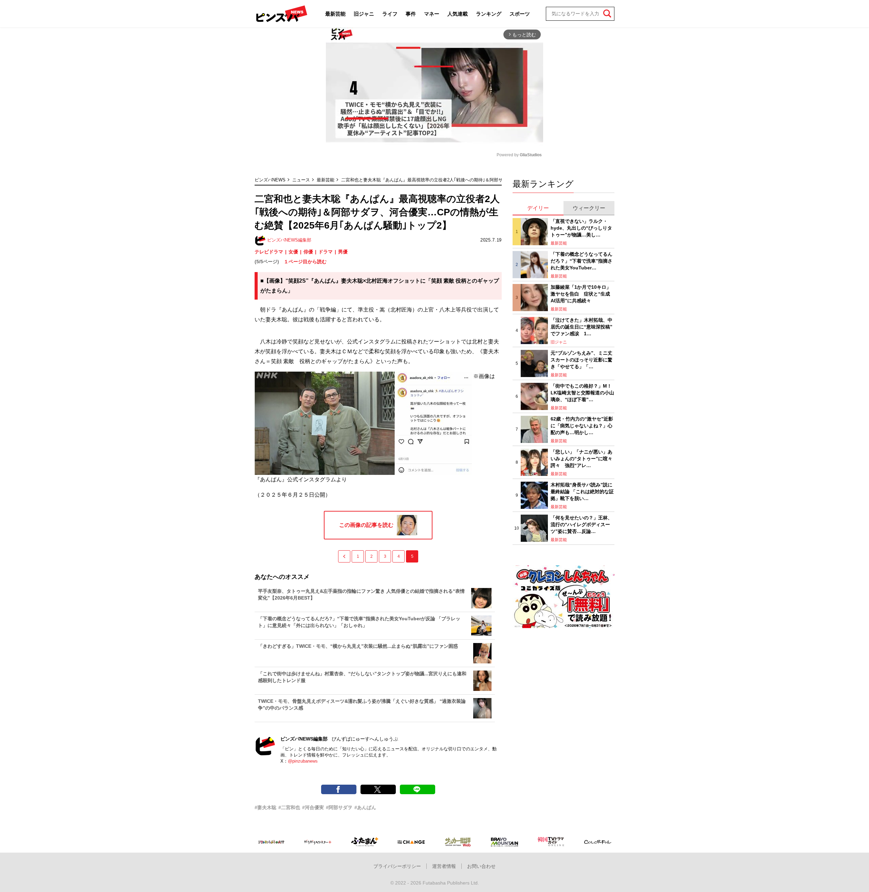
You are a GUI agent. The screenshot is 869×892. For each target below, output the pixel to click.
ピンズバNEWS (270, 180)
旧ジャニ (364, 14)
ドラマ (325, 251)
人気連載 (457, 14)
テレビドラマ (269, 251)
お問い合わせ (481, 866)
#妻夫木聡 (265, 807)
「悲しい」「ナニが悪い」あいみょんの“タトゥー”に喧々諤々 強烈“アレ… (581, 458)
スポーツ (520, 14)
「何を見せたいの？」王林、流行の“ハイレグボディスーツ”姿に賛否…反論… (581, 524)
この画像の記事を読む (366, 525)
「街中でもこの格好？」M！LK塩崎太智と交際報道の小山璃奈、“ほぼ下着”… (582, 392)
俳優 (308, 251)
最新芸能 (335, 14)
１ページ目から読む (305, 261)
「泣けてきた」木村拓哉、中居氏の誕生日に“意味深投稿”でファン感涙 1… (581, 326)
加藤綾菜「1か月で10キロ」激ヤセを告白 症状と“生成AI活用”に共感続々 (581, 293)
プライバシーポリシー (397, 866)
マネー (431, 14)
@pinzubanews (303, 761)
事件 (411, 14)
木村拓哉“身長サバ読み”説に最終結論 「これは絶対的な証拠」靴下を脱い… (582, 491)
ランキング (488, 14)
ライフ (389, 14)
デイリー (538, 208)
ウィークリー (589, 208)
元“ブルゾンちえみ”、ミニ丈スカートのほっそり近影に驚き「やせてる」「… (581, 359)
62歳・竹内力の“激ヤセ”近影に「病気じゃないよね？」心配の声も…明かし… (582, 425)
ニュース (301, 180)
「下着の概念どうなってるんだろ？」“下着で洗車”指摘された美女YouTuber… (581, 260)
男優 (343, 251)
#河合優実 (313, 807)
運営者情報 (444, 866)
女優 (293, 251)
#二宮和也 (289, 807)
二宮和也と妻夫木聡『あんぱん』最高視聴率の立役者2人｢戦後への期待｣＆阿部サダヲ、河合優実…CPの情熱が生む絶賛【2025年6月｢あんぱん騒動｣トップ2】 (498, 180)
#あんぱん (365, 807)
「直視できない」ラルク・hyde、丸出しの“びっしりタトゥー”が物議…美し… (581, 227)
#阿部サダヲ (339, 807)
